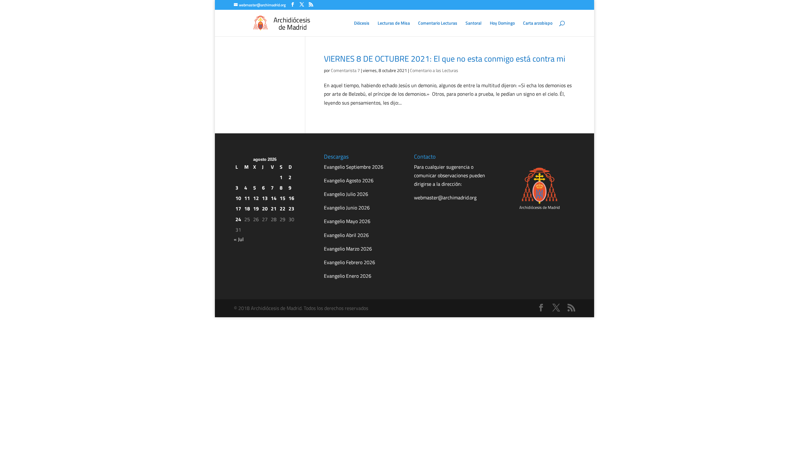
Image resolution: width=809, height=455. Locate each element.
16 (291, 198)
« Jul (239, 239)
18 (247, 208)
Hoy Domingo (502, 23)
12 (256, 198)
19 (256, 208)
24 (238, 219)
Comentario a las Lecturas (434, 70)
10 (238, 198)
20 (265, 208)
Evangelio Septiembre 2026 (353, 167)
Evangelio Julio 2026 (346, 194)
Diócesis (361, 23)
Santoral (473, 23)
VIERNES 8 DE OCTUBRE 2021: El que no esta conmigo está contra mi (444, 58)
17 (238, 208)
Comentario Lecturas (437, 23)
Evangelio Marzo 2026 (348, 248)
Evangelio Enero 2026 (347, 276)
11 (247, 198)
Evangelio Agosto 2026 (349, 180)
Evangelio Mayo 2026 (347, 221)
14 (274, 198)
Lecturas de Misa (394, 23)
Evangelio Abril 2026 (346, 235)
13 (265, 198)
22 (282, 208)
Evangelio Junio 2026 (347, 207)
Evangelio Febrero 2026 (349, 262)
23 (291, 208)
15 (282, 198)
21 (274, 208)
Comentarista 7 (345, 70)
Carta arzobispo (537, 23)
